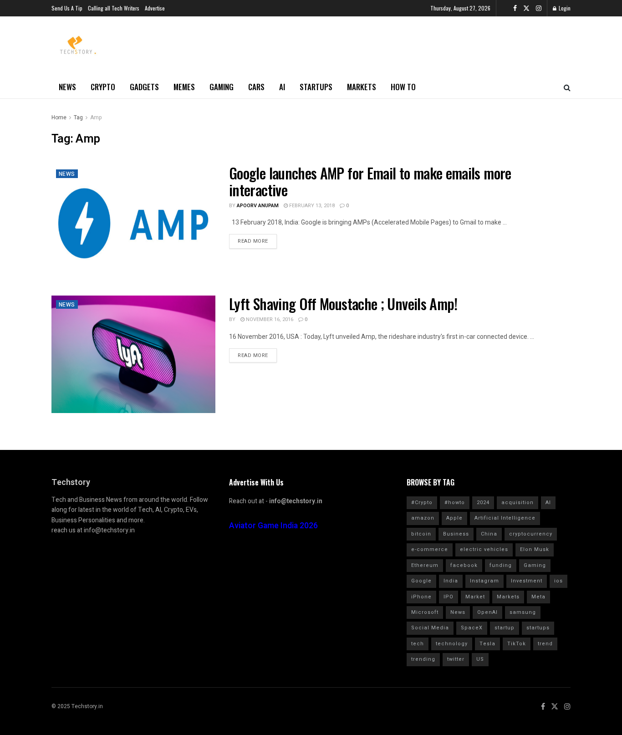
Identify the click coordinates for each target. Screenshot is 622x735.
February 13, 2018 (311, 205)
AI (282, 86)
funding (500, 565)
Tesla (487, 644)
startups (538, 628)
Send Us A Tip (66, 8)
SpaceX (472, 628)
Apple (454, 518)
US (480, 659)
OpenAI (487, 612)
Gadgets (144, 86)
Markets (361, 86)
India (451, 581)
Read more (253, 241)
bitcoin (421, 534)
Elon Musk (534, 549)
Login (564, 8)
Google (421, 581)
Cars (256, 86)
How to (403, 86)
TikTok (516, 644)
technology (452, 644)
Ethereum (424, 565)
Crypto (103, 86)
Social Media (430, 628)
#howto (454, 502)
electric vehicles (484, 549)
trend (545, 644)
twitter (455, 659)
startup (505, 628)
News (67, 86)
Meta (538, 597)
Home (58, 117)
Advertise (155, 8)
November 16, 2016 (269, 319)
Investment (526, 581)
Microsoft (424, 612)
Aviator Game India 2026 (273, 525)
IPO (449, 597)
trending (423, 659)
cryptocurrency (530, 534)
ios (558, 581)
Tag (78, 117)
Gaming (221, 86)
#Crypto (422, 502)
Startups (316, 86)
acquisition (517, 502)
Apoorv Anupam (258, 205)
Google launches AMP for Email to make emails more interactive (370, 181)
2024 (483, 502)
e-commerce (429, 549)
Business (456, 534)
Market (475, 597)
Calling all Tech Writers (113, 8)
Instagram (484, 581)
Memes (184, 86)
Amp (96, 117)
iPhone (421, 597)
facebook (464, 565)
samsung (523, 612)
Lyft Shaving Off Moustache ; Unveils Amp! (343, 303)
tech (417, 644)
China (489, 534)
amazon (422, 518)
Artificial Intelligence (504, 518)
